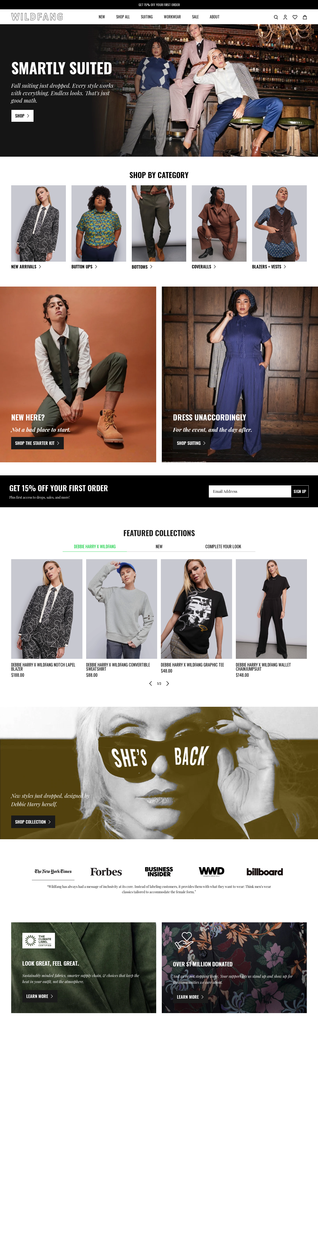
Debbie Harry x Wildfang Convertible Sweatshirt (118, 667)
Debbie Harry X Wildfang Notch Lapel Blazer (43, 667)
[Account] (285, 17)
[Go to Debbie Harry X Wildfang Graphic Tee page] (196, 609)
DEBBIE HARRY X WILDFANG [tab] (95, 546)
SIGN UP (300, 491)
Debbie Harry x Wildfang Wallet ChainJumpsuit (263, 667)
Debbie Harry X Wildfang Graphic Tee (192, 665)
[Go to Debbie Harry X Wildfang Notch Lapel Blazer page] (46, 609)
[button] (150, 683)
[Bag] (305, 17)
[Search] (276, 17)
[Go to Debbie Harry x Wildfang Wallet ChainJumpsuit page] (271, 609)
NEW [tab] (159, 546)
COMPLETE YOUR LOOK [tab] (223, 546)
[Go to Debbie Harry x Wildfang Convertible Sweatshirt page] (121, 609)
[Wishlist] (295, 17)
